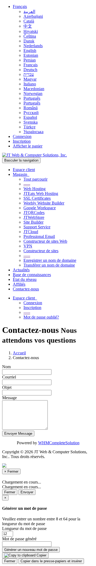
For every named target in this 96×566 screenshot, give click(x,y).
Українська (33, 131)
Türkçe (29, 127)
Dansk (28, 41)
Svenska (30, 122)
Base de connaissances (32, 274)
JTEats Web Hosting (40, 193)
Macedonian (33, 88)
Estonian (30, 55)
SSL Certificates (37, 198)
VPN (27, 246)
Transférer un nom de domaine (49, 265)
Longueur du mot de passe (24, 528)
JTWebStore (33, 217)
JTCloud (30, 231)
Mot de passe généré (19, 539)
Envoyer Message (18, 434)
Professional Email (39, 236)
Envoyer (27, 492)
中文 (27, 26)
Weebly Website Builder (43, 203)
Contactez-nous (26, 289)
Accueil (19, 353)
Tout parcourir (35, 179)
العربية (29, 11)
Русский (31, 112)
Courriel (9, 377)
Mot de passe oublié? (41, 317)
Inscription (22, 141)
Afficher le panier (27, 146)
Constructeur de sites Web (45, 241)
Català (28, 21)
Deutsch (30, 69)
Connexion (22, 136)
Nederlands (33, 45)
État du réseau (25, 279)
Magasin (21, 174)
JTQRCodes (34, 212)
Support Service (36, 227)
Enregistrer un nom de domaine (49, 260)
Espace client (24, 169)
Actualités (21, 270)
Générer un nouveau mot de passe (31, 550)
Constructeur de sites (40, 251)
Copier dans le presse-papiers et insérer (51, 561)
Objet (6, 387)
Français (20, 6)
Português (31, 98)
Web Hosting (34, 188)
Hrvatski (30, 31)
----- (26, 184)
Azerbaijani (33, 16)
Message (9, 397)
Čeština (29, 36)
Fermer (9, 492)
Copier (40, 555)
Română (30, 108)
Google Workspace (39, 208)
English (29, 50)
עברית (28, 74)
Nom (6, 366)
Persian (29, 60)
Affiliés (19, 284)
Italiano (29, 84)
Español (30, 117)
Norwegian (32, 93)
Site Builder (33, 222)
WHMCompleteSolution (58, 443)
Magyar (30, 79)
